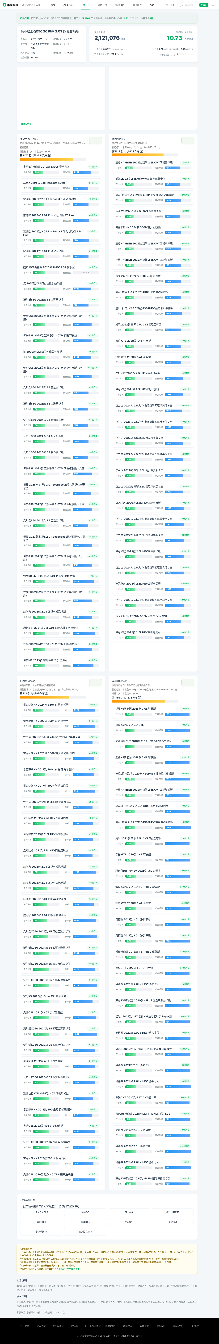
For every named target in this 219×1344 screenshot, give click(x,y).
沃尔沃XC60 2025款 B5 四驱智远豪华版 (46, 931)
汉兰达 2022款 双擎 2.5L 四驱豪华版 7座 (139, 535)
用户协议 (194, 1326)
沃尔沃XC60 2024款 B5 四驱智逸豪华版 (47, 947)
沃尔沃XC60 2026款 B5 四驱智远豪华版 (47, 980)
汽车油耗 (41, 1326)
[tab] (61, 148)
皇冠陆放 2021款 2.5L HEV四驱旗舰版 (45, 850)
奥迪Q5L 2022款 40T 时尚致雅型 (43, 1061)
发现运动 (172, 1222)
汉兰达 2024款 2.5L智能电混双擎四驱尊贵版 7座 (143, 567)
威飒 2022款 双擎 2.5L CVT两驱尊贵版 (138, 211)
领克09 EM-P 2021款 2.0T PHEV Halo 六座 (49, 575)
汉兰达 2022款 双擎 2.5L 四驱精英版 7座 (139, 486)
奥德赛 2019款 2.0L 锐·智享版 (133, 1146)
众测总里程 (99, 32)
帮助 (152, 5)
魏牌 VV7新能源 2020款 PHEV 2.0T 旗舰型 (49, 267)
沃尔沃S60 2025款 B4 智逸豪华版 (43, 403)
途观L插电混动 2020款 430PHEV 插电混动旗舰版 (144, 195)
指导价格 (57, 52)
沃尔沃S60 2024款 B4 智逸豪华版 (43, 419)
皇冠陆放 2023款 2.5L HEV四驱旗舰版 (45, 834)
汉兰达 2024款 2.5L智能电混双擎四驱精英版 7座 (143, 454)
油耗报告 (85, 5)
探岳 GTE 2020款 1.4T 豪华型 (133, 357)
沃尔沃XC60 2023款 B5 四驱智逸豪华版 (47, 1044)
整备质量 (25, 57)
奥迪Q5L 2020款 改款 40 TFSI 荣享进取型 (48, 1174)
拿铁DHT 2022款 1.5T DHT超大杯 (135, 1097)
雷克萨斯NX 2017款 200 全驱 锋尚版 (45, 1158)
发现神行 (129, 1222)
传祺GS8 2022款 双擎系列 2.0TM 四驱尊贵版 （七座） (53, 558)
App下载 (67, 5)
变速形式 (57, 44)
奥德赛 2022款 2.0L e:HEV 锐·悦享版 (137, 1032)
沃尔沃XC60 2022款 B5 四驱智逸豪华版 (46, 1142)
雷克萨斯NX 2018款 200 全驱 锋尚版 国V (47, 1109)
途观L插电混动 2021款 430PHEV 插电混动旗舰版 (144, 308)
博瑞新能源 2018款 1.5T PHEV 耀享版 (137, 886)
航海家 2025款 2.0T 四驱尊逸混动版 (44, 882)
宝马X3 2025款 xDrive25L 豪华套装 (44, 996)
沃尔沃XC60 (41, 1212)
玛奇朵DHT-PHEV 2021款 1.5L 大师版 (137, 870)
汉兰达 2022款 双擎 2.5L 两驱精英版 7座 (139, 437)
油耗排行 (102, 5)
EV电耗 (74, 1326)
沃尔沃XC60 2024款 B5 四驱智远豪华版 (47, 1028)
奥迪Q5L (85, 1222)
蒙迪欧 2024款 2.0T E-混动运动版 (43, 251)
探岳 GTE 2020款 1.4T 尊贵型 (133, 340)
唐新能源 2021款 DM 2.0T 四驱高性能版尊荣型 (50, 627)
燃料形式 (25, 52)
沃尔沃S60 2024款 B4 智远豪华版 (43, 436)
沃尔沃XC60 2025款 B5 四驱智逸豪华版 (46, 963)
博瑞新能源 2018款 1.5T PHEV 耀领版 (137, 951)
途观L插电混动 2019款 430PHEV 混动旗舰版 (141, 292)
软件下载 (144, 1326)
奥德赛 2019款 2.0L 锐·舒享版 (133, 935)
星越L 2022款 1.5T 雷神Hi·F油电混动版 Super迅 (143, 1016)
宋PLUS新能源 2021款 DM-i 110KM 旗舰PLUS (142, 1113)
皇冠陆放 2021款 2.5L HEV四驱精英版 (137, 389)
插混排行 (137, 5)
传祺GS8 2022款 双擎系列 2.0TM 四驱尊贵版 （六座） (53, 593)
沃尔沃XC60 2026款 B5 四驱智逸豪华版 (47, 1077)
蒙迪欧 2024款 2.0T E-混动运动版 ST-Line (48, 215)
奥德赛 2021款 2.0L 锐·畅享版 (133, 919)
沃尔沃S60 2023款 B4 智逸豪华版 (43, 452)
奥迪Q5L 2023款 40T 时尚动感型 (43, 1125)
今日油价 (24, 1326)
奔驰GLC (41, 1222)
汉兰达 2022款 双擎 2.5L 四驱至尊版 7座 (47, 801)
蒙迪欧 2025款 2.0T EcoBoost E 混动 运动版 (49, 199)
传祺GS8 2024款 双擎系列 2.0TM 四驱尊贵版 (50, 644)
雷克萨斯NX (41, 1231)
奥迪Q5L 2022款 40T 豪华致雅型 (43, 1012)
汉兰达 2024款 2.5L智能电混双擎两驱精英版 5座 (143, 405)
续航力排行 (111, 1326)
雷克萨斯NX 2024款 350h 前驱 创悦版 (138, 227)
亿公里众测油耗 (93, 1326)
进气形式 (57, 39)
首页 (53, 5)
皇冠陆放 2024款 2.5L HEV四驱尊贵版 (138, 583)
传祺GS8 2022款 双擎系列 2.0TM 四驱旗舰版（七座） (54, 504)
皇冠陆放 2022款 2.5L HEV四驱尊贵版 (137, 632)
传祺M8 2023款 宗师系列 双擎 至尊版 (45, 660)
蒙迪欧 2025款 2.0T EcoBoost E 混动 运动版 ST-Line (52, 233)
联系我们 (160, 1326)
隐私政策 (177, 1326)
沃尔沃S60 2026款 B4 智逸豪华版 (43, 520)
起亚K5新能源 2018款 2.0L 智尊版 (135, 708)
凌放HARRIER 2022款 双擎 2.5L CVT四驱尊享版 (144, 243)
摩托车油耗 (58, 1326)
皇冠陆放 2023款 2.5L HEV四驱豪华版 (138, 551)
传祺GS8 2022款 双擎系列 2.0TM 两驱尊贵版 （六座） (53, 317)
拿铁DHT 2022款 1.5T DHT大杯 (134, 968)
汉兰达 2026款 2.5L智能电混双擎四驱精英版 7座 (143, 421)
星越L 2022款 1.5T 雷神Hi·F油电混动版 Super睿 (143, 1049)
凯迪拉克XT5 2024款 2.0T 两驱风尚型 (46, 1093)
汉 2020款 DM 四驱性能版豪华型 (42, 283)
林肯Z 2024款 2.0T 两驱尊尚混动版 (44, 183)
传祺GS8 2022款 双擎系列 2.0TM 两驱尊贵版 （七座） (53, 369)
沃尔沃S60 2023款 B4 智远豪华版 (43, 387)
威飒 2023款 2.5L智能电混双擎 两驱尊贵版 (140, 178)
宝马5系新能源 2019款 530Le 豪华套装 (46, 166)
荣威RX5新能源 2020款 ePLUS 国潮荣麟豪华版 (143, 1000)
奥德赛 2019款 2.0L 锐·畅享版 (133, 1130)
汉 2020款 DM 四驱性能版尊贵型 (42, 351)
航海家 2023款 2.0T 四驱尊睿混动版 (44, 915)
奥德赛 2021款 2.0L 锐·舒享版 (133, 1065)
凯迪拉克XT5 (173, 1212)
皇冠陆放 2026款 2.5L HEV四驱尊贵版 (138, 502)
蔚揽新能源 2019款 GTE (129, 724)
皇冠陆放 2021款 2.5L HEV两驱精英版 (137, 373)
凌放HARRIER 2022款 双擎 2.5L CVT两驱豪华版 (144, 162)
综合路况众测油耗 (184, 32)
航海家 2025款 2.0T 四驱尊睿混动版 (44, 611)
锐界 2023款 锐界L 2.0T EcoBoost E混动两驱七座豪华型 (54, 538)
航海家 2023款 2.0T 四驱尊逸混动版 (44, 899)
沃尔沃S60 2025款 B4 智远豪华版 (43, 299)
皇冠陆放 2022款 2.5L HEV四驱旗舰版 (45, 818)
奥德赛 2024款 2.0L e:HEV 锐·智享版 (137, 1081)
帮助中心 (127, 1326)
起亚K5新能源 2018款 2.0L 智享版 (135, 757)
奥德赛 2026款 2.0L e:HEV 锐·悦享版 (137, 984)
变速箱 (24, 44)
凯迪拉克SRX (85, 1231)
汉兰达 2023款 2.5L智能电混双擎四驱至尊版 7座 (143, 599)
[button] (95, 140)
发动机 (24, 39)
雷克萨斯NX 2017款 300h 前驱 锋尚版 (45, 785)
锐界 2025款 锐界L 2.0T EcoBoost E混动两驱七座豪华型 (54, 486)
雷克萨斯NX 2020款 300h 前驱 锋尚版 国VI (141, 616)
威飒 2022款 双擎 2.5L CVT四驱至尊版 (138, 324)
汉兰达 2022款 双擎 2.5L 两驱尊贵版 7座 (139, 470)
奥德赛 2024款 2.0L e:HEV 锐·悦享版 (137, 1162)
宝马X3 (129, 1212)
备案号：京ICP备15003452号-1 (128, 1336)
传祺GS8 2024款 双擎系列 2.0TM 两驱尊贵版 (50, 335)
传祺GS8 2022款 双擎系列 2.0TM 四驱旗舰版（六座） (54, 468)
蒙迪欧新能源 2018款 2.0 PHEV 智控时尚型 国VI (143, 741)
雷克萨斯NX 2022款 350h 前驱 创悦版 (138, 276)
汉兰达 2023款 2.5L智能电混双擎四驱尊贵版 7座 (143, 518)
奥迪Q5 (85, 1212)
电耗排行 (119, 5)
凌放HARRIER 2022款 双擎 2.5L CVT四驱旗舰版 (144, 259)
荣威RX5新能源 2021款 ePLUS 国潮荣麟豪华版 (142, 1178)
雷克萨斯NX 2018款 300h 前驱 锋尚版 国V (48, 769)
